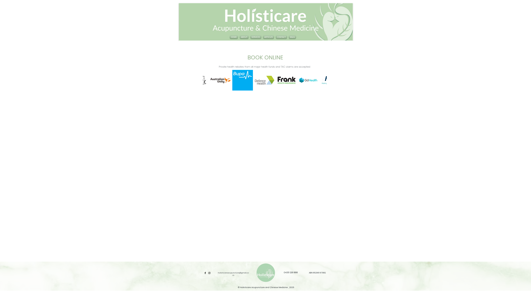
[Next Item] (323, 80)
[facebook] (205, 273)
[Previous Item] (206, 80)
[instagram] (209, 273)
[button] (244, 37)
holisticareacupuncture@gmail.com (233, 274)
